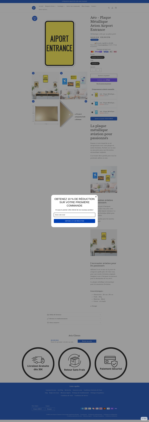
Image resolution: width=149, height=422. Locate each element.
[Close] (96, 197)
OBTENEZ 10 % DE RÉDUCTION (74, 221)
